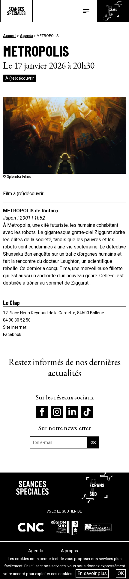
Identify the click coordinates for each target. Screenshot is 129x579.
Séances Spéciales (16, 11)
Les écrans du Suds (112, 11)
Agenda (26, 36)
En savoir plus (92, 573)
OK (121, 573)
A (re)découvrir (19, 78)
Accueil (9, 36)
